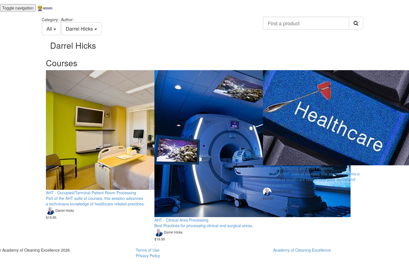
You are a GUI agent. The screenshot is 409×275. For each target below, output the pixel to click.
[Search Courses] (356, 23)
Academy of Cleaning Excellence (302, 250)
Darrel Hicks (80, 28)
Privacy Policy (148, 255)
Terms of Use (147, 250)
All (49, 28)
